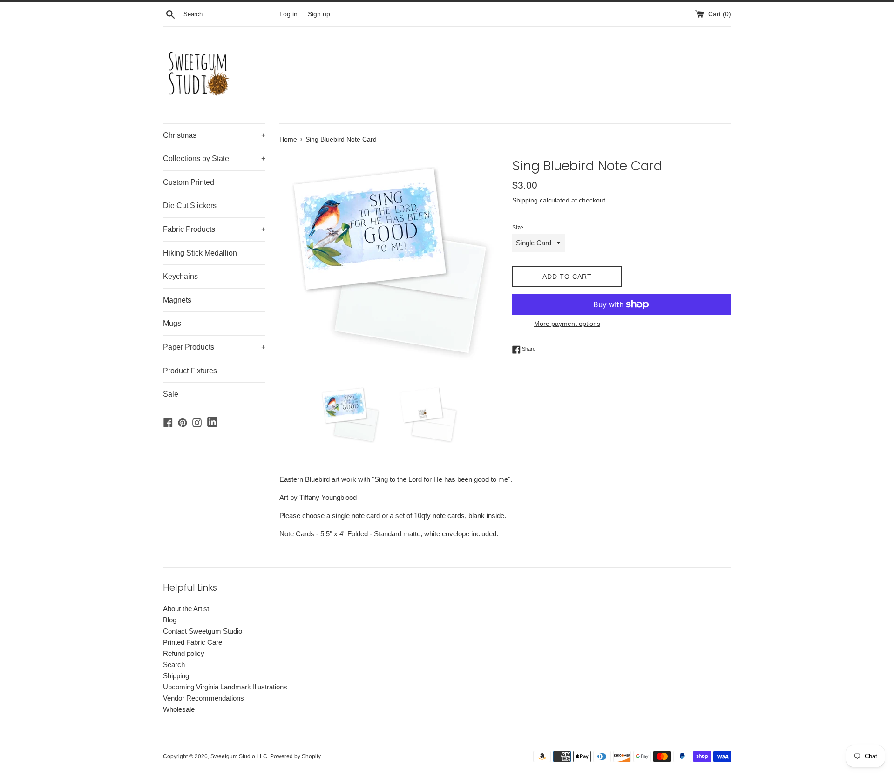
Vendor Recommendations (203, 698)
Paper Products (214, 347)
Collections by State (214, 158)
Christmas (214, 135)
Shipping (525, 200)
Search (174, 664)
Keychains (180, 276)
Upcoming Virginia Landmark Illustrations (225, 687)
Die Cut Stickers (190, 205)
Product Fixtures (190, 371)
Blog (169, 620)
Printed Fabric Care (192, 642)
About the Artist (186, 609)
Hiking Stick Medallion (200, 253)
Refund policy (183, 653)
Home (288, 139)
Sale (170, 394)
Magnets (177, 300)
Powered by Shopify (295, 756)
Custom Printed (188, 182)
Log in (288, 14)
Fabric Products (214, 229)
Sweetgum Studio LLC (238, 756)
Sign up (319, 14)
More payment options (567, 323)
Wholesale (179, 709)
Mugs (172, 323)
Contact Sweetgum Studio (202, 631)
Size (517, 227)
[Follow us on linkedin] (212, 422)
